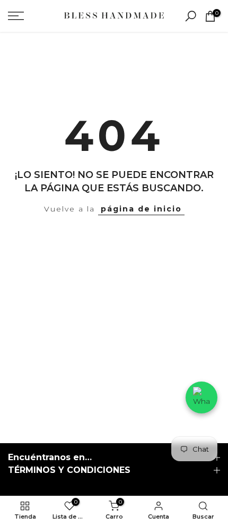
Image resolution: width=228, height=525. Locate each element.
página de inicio (141, 209)
